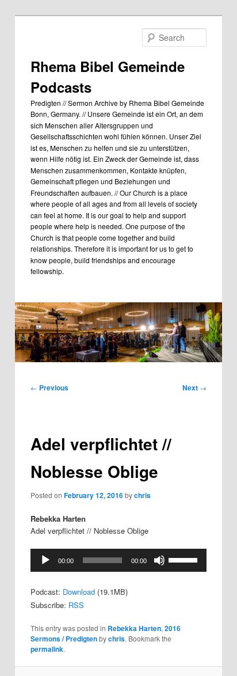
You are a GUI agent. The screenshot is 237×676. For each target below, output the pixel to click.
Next (194, 387)
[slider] (185, 559)
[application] (118, 560)
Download (79, 591)
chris (142, 495)
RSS (76, 604)
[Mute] (159, 560)
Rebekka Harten (134, 628)
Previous (49, 387)
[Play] (45, 560)
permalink (46, 649)
